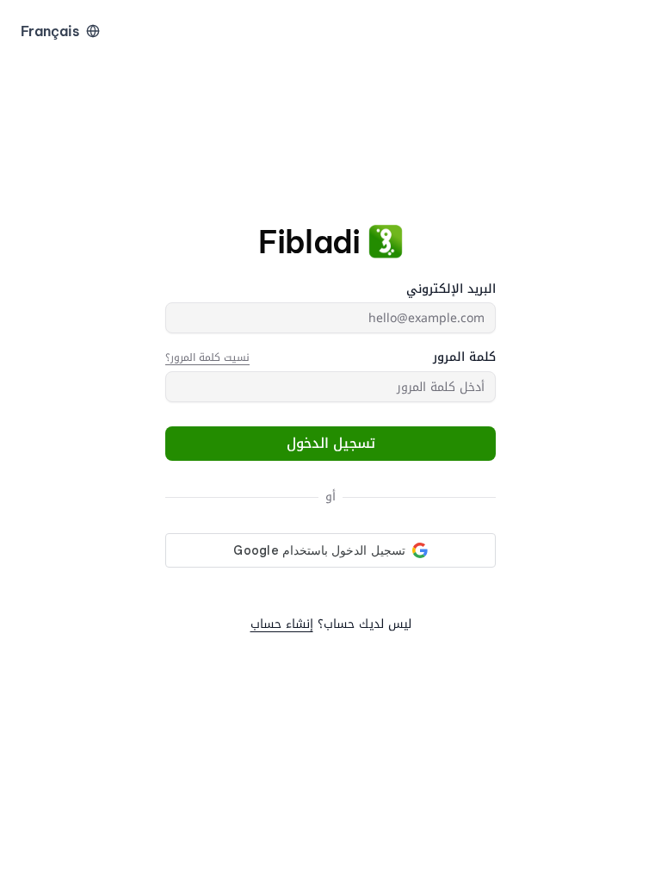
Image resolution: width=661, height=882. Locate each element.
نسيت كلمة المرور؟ (207, 357)
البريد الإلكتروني (451, 289)
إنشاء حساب (281, 624)
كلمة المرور (464, 357)
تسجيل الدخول (331, 443)
